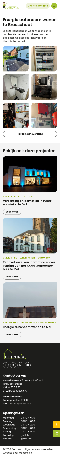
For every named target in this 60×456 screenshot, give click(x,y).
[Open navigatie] (54, 6)
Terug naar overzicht (30, 134)
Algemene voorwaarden (39, 449)
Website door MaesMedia (17, 452)
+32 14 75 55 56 (11, 387)
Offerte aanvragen (38, 5)
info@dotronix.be (12, 384)
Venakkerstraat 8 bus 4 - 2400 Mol (23, 380)
